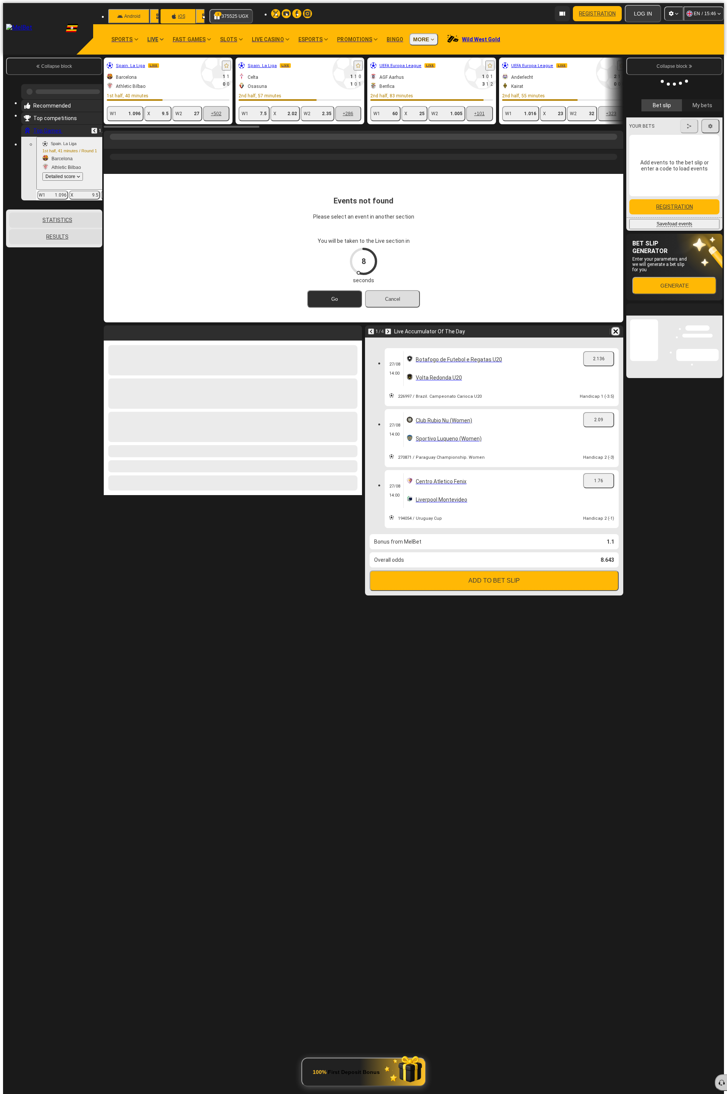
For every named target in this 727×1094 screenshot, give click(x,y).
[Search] (616, 144)
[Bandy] (125, 144)
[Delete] (615, 331)
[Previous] (94, 128)
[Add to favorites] (226, 65)
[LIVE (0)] (111, 144)
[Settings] (673, 13)
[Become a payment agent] (562, 13)
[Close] (716, 484)
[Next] (388, 331)
